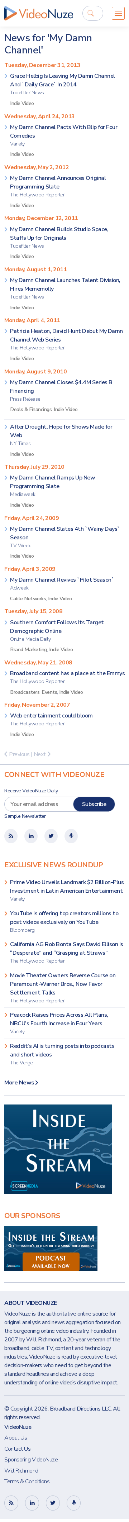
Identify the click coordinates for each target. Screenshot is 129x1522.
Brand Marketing (28, 649)
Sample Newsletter (25, 816)
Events (49, 692)
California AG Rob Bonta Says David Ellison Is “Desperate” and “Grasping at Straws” (66, 952)
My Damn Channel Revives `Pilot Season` (62, 583)
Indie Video (22, 103)
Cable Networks (28, 598)
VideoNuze (18, 1427)
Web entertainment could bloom (51, 719)
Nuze (38, 13)
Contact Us (17, 1449)
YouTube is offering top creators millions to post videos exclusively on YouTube (64, 922)
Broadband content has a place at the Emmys (67, 677)
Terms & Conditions (26, 1481)
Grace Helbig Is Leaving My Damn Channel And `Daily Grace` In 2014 (62, 84)
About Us (15, 1438)
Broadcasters (24, 692)
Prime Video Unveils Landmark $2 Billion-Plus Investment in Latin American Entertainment (67, 890)
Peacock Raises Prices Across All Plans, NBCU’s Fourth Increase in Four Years (59, 1023)
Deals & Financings (31, 409)
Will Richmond (21, 1471)
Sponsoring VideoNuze (31, 1460)
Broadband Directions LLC (80, 1409)
